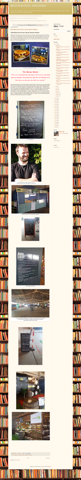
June (57, 87)
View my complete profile (63, 133)
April (57, 91)
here (14, 93)
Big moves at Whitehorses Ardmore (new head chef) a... (63, 68)
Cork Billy (62, 131)
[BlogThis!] (26, 453)
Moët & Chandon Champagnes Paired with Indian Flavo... (63, 63)
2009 (56, 123)
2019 (56, 107)
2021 (56, 104)
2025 (56, 98)
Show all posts (40, 25)
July (57, 86)
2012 (56, 118)
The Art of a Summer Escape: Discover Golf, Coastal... (62, 73)
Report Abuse (56, 39)
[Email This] (25, 453)
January (57, 95)
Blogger (49, 466)
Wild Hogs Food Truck (28, 454)
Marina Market (22, 454)
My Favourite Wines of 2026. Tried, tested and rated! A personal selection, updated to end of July (28, 20)
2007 (56, 127)
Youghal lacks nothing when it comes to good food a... (62, 58)
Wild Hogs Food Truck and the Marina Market (24, 29)
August (57, 45)
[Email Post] (23, 453)
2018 (56, 109)
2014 (56, 115)
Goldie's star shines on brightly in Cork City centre (62, 76)
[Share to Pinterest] (29, 453)
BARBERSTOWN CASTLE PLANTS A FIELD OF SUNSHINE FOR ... (63, 60)
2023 (56, 101)
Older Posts (48, 458)
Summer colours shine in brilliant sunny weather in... (62, 65)
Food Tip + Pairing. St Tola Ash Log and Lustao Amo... (63, 84)
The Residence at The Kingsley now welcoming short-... (62, 52)
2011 (56, 120)
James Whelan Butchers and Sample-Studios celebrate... (62, 71)
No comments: (19, 453)
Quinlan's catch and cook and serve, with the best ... (62, 81)
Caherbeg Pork (16, 454)
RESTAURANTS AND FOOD (28, 5)
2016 (56, 112)
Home (28, 458)
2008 (56, 125)
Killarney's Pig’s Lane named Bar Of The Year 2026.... (63, 50)
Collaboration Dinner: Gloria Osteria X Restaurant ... (62, 55)
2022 (56, 102)
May (57, 89)
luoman (42, 466)
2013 (56, 117)
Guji (19, 454)
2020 (56, 106)
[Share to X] (27, 453)
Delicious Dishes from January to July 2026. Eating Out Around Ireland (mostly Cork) (26, 15)
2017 (56, 110)
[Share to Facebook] (28, 453)
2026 (56, 43)
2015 (56, 114)
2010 (56, 122)
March (57, 92)
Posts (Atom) (17, 460)
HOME (56, 36)
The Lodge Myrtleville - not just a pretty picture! (62, 47)
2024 (56, 99)
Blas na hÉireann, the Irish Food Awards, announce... (63, 78)
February (57, 94)
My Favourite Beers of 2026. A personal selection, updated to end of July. (23, 18)
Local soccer (57, 147)
